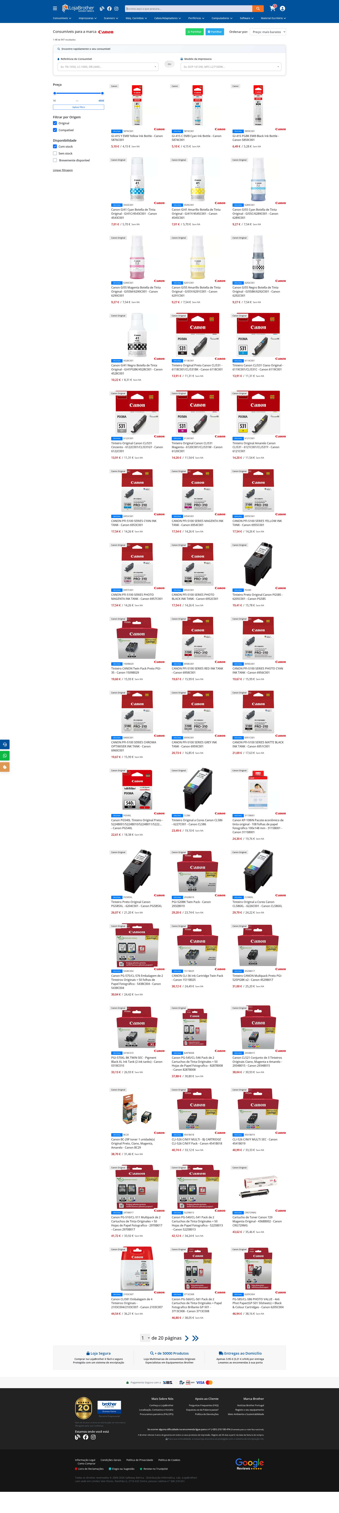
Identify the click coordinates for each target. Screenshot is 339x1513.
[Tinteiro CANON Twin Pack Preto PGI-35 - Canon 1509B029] (137, 638)
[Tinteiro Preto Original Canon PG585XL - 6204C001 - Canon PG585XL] (137, 871)
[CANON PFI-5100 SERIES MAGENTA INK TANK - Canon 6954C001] (198, 490)
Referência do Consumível (76, 59)
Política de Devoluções (207, 1414)
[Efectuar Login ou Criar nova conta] (282, 9)
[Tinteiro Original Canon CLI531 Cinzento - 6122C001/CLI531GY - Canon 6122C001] (137, 412)
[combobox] (108, 67)
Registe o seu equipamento (249, 1409)
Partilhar (196, 31)
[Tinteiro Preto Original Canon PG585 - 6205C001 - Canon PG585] (258, 564)
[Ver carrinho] (273, 9)
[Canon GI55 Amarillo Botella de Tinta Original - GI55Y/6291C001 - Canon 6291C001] (198, 256)
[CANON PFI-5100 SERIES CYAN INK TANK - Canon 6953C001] (137, 490)
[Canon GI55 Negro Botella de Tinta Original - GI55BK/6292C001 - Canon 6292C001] (258, 256)
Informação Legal (85, 1460)
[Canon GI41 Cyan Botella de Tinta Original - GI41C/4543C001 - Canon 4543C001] (137, 179)
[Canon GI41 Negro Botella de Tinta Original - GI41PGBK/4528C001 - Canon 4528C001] (137, 334)
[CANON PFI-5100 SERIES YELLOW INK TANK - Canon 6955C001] (258, 490)
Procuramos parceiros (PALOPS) (156, 1414)
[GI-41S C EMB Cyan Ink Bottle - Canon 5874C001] (198, 105)
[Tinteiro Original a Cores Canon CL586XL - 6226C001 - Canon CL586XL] (258, 871)
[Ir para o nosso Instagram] (116, 7)
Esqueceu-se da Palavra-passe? (202, 1409)
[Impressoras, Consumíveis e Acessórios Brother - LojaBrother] (78, 8)
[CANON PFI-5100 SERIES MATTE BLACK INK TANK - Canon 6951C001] (258, 711)
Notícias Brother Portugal (250, 1405)
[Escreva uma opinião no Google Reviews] (249, 1463)
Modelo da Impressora (198, 59)
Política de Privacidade (139, 1460)
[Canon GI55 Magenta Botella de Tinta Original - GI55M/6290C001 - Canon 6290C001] (137, 256)
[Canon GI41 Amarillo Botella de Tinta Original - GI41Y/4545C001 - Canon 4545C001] (198, 179)
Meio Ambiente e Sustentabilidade (246, 1414)
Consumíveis (63, 31)
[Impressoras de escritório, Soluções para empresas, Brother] (109, 1405)
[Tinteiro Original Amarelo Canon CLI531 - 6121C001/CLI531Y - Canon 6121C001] (258, 412)
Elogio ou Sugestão (123, 1468)
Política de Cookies (169, 1460)
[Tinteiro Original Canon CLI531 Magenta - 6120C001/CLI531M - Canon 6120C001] (198, 412)
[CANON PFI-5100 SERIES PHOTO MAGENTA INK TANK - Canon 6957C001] (137, 564)
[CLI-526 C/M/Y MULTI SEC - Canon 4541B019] (258, 1108)
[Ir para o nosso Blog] (102, 7)
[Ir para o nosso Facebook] (109, 7)
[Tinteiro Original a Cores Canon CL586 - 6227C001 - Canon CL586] (198, 789)
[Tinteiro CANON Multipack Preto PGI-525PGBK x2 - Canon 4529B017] (258, 945)
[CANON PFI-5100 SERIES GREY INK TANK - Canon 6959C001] (198, 711)
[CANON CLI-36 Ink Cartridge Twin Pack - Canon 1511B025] (198, 945)
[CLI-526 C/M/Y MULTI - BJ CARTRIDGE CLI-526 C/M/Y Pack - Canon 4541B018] (198, 1108)
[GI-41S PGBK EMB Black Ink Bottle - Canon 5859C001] (258, 105)
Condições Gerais (111, 1460)
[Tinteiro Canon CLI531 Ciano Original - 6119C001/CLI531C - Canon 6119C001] (258, 334)
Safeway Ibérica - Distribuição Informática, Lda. (153, 1477)
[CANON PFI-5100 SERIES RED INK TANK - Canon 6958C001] (198, 638)
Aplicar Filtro (78, 107)
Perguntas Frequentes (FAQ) (204, 1405)
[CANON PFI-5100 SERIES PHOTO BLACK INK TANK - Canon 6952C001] (198, 564)
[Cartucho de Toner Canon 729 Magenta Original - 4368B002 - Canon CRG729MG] (258, 1186)
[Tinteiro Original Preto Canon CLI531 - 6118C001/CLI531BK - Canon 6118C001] (198, 334)
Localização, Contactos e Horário (156, 1409)
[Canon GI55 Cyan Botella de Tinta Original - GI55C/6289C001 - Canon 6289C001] (258, 179)
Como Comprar (87, 1463)
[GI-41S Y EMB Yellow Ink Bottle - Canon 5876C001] (137, 105)
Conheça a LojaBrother (161, 1405)
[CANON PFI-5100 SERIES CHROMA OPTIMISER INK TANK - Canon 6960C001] (137, 711)
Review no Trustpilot (156, 1468)
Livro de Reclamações (91, 1468)
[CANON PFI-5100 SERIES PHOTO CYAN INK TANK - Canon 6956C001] (258, 638)
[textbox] (83, 67)
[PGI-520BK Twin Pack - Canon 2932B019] (198, 871)
